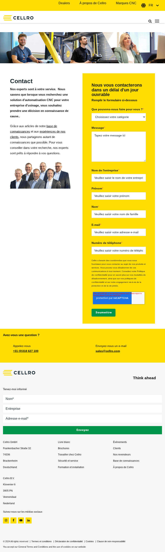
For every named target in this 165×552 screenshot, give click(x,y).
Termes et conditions (41, 541)
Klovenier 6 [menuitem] (9, 484)
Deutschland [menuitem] (10, 467)
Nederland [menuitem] (9, 503)
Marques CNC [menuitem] (126, 3)
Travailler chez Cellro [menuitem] (69, 454)
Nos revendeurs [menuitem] (122, 454)
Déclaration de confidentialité (69, 541)
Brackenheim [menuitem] (10, 460)
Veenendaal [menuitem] (9, 497)
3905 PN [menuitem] (8, 490)
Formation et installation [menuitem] (71, 467)
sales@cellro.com (108, 351)
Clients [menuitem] (117, 448)
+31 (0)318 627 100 (25, 351)
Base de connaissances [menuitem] (126, 460)
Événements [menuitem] (120, 442)
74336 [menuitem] (6, 454)
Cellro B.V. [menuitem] (8, 478)
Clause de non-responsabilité (111, 541)
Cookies (90, 541)
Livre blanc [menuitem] (64, 442)
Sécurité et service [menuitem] (68, 460)
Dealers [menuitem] (64, 3)
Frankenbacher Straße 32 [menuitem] (17, 448)
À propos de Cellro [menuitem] (92, 3)
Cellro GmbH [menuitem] (10, 442)
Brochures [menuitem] (63, 448)
